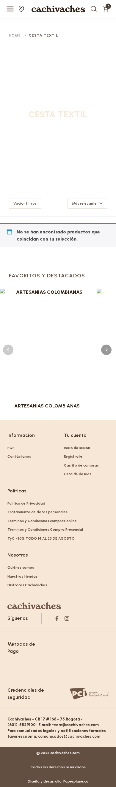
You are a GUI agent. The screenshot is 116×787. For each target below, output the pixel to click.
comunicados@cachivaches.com (69, 736)
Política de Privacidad (26, 503)
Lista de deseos (77, 474)
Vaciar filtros (25, 203)
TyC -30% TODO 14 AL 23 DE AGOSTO (41, 538)
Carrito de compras (81, 465)
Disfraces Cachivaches (27, 585)
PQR (11, 448)
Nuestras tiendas (22, 9)
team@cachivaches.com (75, 725)
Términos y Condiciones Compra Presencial (45, 529)
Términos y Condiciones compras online (42, 521)
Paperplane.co (75, 781)
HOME (15, 35)
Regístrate (73, 456)
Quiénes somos (20, 567)
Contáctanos (19, 456)
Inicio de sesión (77, 448)
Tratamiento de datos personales (37, 512)
